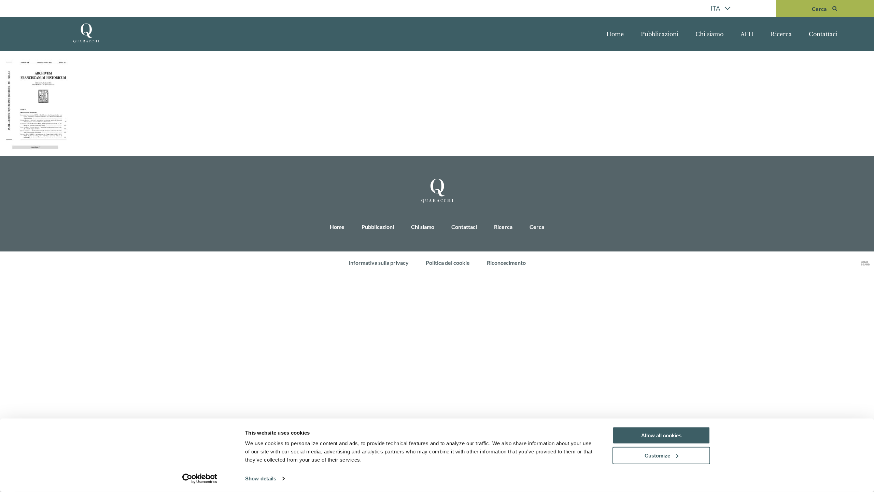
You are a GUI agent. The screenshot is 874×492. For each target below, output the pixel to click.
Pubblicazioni (659, 34)
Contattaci (823, 34)
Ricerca (781, 34)
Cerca (537, 226)
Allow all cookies (661, 435)
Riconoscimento (506, 262)
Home (615, 34)
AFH (747, 34)
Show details (260, 478)
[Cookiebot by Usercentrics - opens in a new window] (200, 479)
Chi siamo (709, 34)
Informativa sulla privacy (379, 262)
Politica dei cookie (448, 262)
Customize (657, 456)
